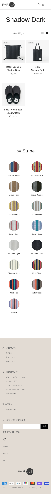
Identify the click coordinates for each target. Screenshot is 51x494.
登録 (44, 426)
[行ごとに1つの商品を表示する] (42, 33)
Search (5, 453)
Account (6, 447)
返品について (11, 361)
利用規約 (9, 353)
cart (4, 460)
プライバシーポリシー (14, 385)
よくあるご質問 (11, 381)
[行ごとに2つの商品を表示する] (47, 33)
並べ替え (17, 33)
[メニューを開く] (47, 5)
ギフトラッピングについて (15, 377)
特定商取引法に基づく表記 (15, 389)
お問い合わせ (11, 394)
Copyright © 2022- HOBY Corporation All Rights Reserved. (25, 488)
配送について (11, 357)
